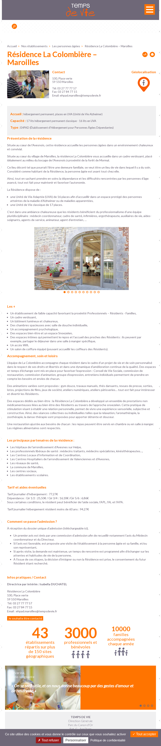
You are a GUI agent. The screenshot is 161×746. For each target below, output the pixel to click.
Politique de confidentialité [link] (107, 740)
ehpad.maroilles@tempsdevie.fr (80, 95)
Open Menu (149, 9)
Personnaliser (75, 740)
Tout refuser (50, 740)
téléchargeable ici (75, 528)
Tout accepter (145, 734)
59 (9, 599)
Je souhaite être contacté (25, 618)
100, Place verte (17, 595)
